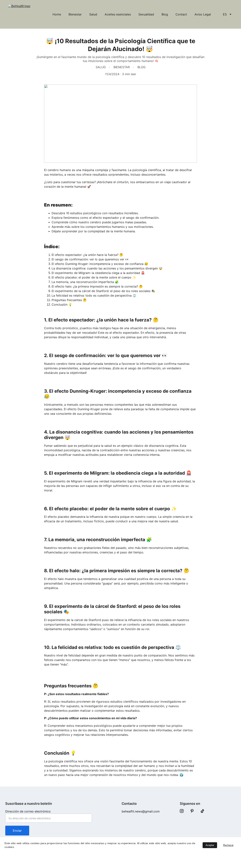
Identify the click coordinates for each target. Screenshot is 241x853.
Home (57, 14)
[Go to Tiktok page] (202, 811)
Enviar (17, 830)
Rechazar (228, 845)
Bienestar (75, 14)
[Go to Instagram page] (182, 811)
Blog (165, 14)
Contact (181, 14)
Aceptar (210, 845)
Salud (93, 14)
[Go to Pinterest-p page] (192, 811)
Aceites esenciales (118, 14)
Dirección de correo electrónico (28, 811)
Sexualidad (146, 14)
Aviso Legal (202, 14)
